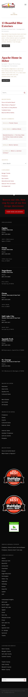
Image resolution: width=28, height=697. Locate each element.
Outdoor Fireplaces (7, 433)
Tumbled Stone (6, 110)
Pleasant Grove (6, 617)
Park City (4, 615)
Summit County (6, 656)
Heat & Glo (5, 389)
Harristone (5, 402)
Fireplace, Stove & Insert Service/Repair (13, 547)
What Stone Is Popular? (8, 105)
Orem (3, 612)
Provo (3, 620)
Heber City (5, 578)
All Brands (5, 404)
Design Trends (6, 173)
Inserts (4, 420)
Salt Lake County (7, 654)
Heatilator (5, 386)
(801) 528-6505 (6, 254)
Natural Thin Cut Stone (14, 64)
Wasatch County (6, 667)
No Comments (5, 31)
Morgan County (6, 651)
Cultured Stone (6, 394)
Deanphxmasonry (8, 135)
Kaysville (4, 589)
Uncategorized (20, 29)
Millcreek (4, 602)
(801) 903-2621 (6, 322)
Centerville (5, 566)
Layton (4, 591)
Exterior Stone (6, 425)
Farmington (5, 576)
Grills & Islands (6, 435)
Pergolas (4, 438)
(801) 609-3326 (6, 345)
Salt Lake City (6, 622)
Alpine (4, 558)
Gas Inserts (5, 178)
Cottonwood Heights (8, 599)
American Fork (6, 561)
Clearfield (5, 568)
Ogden (4, 610)
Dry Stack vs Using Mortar (9, 107)
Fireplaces (5, 176)
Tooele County (6, 662)
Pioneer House (13, 123)
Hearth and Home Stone (9, 29)
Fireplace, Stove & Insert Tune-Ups (12, 550)
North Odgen (5, 604)
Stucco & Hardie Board (8, 102)
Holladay (4, 584)
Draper (4, 571)
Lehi (3, 594)
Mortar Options (13, 145)
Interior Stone (6, 430)
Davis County (5, 649)
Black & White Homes (8, 112)
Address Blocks (16, 129)
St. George (5, 630)
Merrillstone (5, 399)
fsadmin (5, 64)
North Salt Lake (6, 607)
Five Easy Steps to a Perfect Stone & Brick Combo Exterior (13, 137)
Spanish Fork (5, 628)
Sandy (3, 625)
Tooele (4, 635)
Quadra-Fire (5, 391)
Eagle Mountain (6, 573)
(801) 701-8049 (6, 276)
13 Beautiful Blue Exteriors (12, 24)
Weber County (6, 669)
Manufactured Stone (8, 181)
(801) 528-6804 (6, 234)
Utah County (5, 664)
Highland (4, 581)
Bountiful (4, 563)
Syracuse (4, 633)
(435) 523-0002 (6, 366)
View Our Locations (15, 211)
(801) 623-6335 (6, 299)
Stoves (4, 417)
